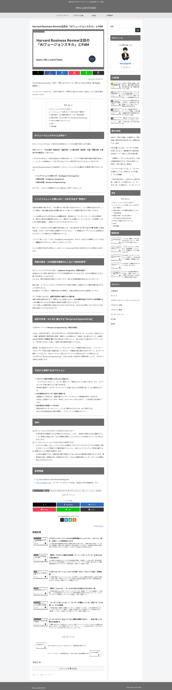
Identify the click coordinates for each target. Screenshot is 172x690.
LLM (66, 490)
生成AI (47, 490)
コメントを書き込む (68, 668)
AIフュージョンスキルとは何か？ (61, 109)
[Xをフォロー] (62, 520)
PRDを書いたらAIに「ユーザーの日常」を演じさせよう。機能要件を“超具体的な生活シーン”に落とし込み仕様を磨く (125, 151)
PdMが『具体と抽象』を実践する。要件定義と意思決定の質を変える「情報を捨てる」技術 (125, 140)
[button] (98, 73)
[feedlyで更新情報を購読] (70, 520)
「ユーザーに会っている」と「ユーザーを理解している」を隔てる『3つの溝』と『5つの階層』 (125, 171)
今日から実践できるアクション (61, 120)
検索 (112, 26)
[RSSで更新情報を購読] (74, 520)
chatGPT (54, 490)
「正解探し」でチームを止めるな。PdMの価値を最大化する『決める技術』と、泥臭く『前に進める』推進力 (125, 161)
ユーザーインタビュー (89, 490)
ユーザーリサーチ (38, 490)
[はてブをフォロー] (66, 520)
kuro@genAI (125, 63)
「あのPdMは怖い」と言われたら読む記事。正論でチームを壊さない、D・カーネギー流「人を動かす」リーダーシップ (125, 182)
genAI (60, 490)
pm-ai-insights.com (43, 482)
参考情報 (53, 126)
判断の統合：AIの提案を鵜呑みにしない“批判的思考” (68, 115)
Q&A (52, 123)
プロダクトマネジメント (75, 490)
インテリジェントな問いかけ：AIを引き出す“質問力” (68, 112)
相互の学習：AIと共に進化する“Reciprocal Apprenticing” (69, 118)
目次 (65, 105)
